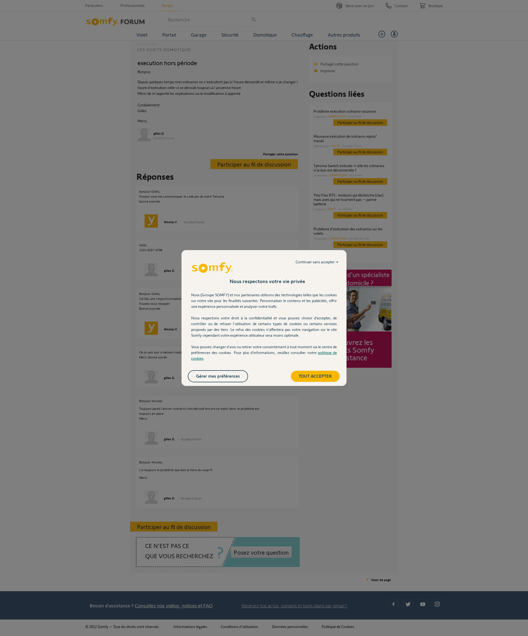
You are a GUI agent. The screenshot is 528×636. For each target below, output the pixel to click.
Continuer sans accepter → (317, 261)
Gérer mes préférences (218, 375)
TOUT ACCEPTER (315, 375)
